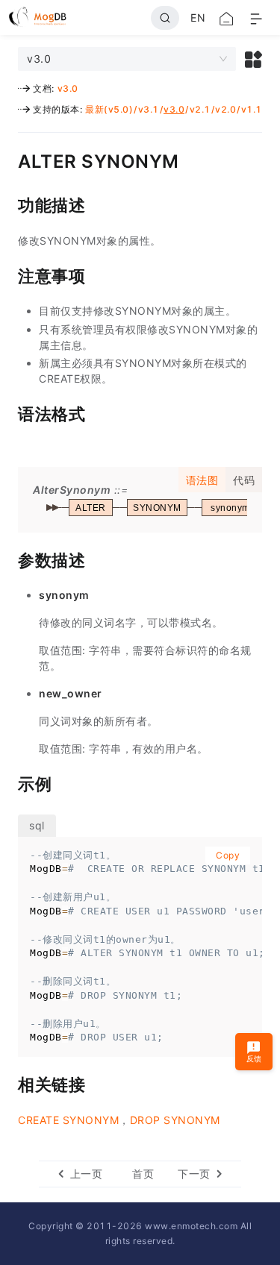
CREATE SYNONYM (68, 1120)
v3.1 (148, 109)
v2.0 (225, 109)
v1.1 (251, 109)
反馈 (254, 1058)
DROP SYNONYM (175, 1120)
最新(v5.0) (109, 109)
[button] (253, 59)
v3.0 (67, 88)
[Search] (165, 18)
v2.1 (200, 109)
